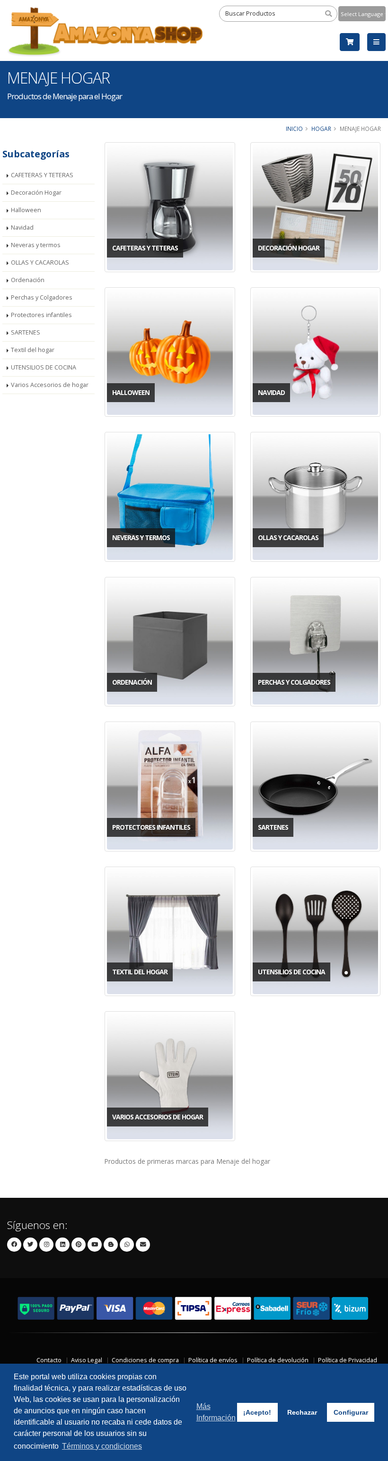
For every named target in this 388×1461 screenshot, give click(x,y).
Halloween (26, 210)
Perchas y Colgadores (41, 297)
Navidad (22, 227)
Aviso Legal (86, 1360)
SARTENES (25, 332)
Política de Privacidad (347, 1360)
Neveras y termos (36, 245)
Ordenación (27, 280)
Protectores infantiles (41, 315)
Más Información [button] (216, 1412)
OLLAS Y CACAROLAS (40, 262)
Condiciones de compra (145, 1360)
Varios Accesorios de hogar (49, 385)
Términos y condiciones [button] (102, 1446)
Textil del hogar (32, 350)
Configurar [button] (351, 1412)
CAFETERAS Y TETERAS (42, 175)
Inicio (294, 128)
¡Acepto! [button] (257, 1412)
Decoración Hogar (36, 193)
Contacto (49, 1360)
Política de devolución (278, 1360)
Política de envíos (213, 1360)
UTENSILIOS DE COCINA (43, 367)
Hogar (321, 128)
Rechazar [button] (302, 1412)
